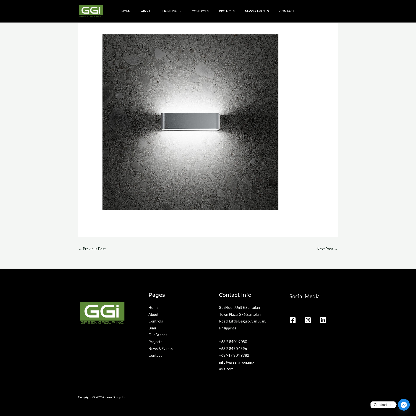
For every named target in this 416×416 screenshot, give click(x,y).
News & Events (257, 11)
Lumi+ (153, 328)
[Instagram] (308, 320)
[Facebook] (292, 320)
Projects (227, 11)
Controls (200, 11)
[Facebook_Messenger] (404, 405)
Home (126, 11)
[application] (179, 11)
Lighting (169, 11)
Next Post (327, 249)
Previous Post (92, 249)
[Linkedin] (323, 320)
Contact (287, 11)
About (146, 11)
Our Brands (157, 334)
